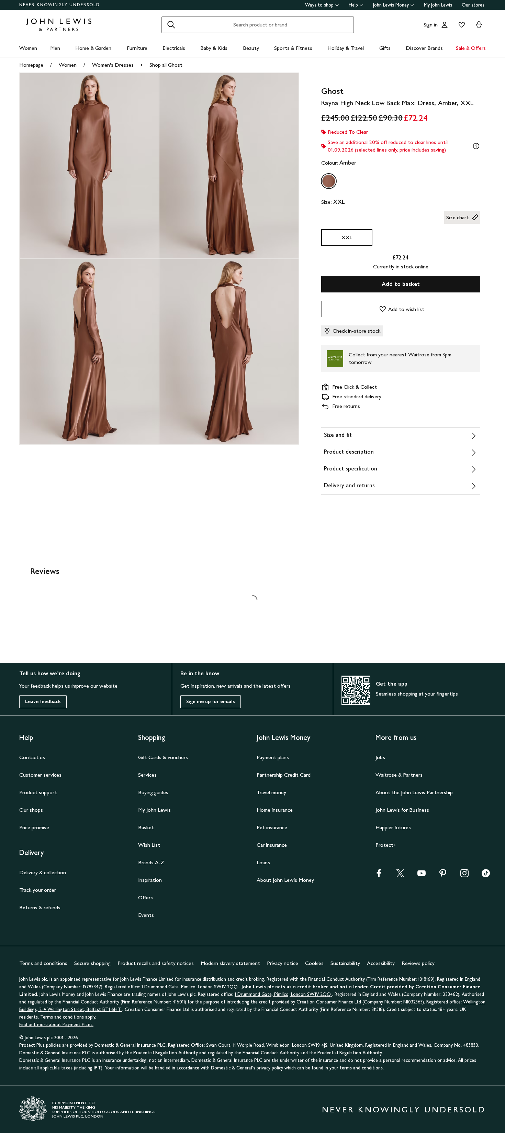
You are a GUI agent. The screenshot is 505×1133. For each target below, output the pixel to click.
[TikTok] (486, 875)
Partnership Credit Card (284, 774)
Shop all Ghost (165, 65)
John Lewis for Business (402, 810)
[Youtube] (421, 875)
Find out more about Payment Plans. (56, 1025)
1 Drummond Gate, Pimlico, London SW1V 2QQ (190, 987)
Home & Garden (93, 48)
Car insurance (272, 845)
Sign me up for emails (210, 701)
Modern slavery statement (230, 963)
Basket (146, 827)
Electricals (173, 48)
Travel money (271, 792)
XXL (346, 237)
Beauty (251, 48)
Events (146, 915)
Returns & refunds (39, 907)
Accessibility (381, 963)
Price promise (34, 827)
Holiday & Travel (345, 48)
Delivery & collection (42, 872)
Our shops (31, 810)
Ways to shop (319, 5)
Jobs (380, 757)
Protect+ (385, 845)
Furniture (137, 48)
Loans (263, 862)
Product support (38, 792)
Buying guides (153, 792)
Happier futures (393, 827)
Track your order (37, 890)
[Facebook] (379, 875)
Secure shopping (92, 963)
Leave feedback (43, 701)
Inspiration (150, 880)
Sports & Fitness (293, 48)
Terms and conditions (43, 963)
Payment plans (273, 757)
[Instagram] (464, 875)
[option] (328, 181)
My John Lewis (438, 5)
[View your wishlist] (460, 24)
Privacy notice (282, 963)
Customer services (40, 774)
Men (55, 48)
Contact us (32, 757)
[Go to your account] (444, 24)
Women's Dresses (113, 65)
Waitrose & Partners (399, 774)
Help (353, 5)
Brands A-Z (151, 862)
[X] (400, 875)
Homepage (31, 65)
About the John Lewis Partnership (414, 792)
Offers (145, 897)
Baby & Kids (213, 48)
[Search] (171, 24)
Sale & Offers (471, 48)
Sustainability (345, 963)
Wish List (149, 845)
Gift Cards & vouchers (163, 757)
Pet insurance (272, 827)
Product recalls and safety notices (155, 963)
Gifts (385, 48)
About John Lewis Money (285, 880)
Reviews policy (418, 963)
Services (147, 774)
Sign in (431, 24)
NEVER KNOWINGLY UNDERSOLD (59, 4)
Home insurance (275, 810)
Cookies (314, 963)
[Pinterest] (443, 875)
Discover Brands (424, 48)
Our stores (473, 5)
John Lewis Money (391, 5)
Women (28, 48)
